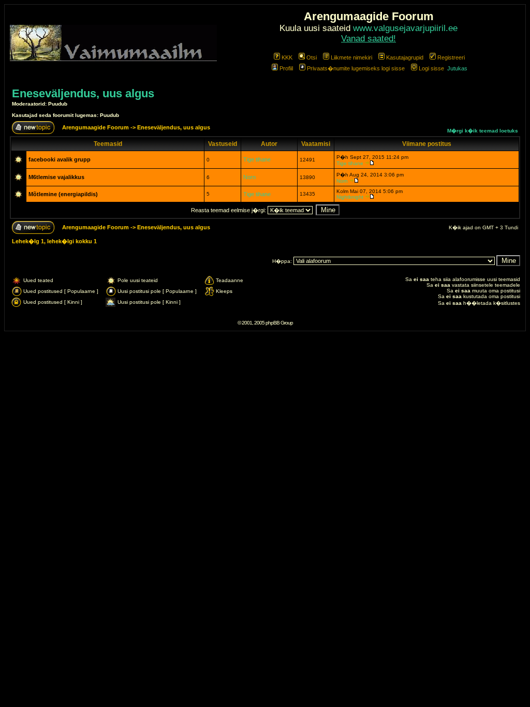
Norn (249, 177)
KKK (287, 57)
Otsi (311, 57)
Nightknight (349, 197)
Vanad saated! (368, 38)
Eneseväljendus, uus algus (83, 93)
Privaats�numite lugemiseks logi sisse (356, 68)
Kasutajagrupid (404, 57)
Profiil (286, 68)
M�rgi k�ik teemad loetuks (482, 131)
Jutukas (457, 68)
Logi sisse (431, 68)
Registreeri (451, 57)
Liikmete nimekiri (351, 57)
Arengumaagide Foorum (96, 127)
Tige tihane (257, 159)
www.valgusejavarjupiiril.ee (405, 28)
